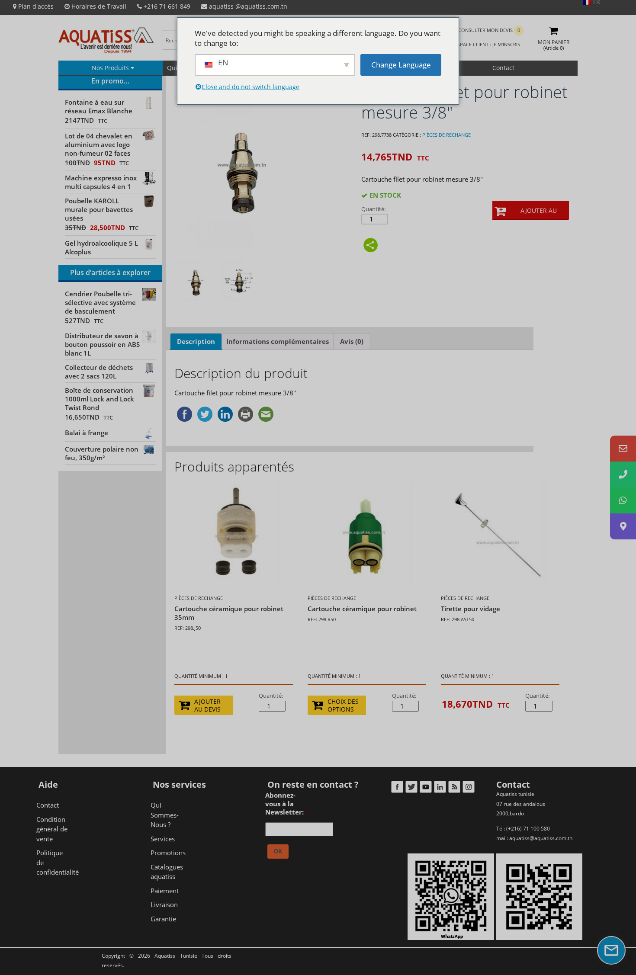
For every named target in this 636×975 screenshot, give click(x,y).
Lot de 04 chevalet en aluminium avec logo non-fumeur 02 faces (98, 144)
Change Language (401, 65)
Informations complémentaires (277, 341)
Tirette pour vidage (470, 608)
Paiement (165, 890)
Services (163, 838)
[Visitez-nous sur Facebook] (397, 788)
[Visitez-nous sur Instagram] (468, 788)
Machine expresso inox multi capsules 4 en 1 (101, 182)
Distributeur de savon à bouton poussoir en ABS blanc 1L (102, 344)
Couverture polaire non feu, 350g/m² (101, 453)
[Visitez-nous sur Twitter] (411, 788)
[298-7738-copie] (194, 280)
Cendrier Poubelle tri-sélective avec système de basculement (100, 302)
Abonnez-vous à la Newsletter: (287, 803)
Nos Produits (111, 68)
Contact (503, 68)
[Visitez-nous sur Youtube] (425, 788)
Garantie (163, 918)
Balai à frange (86, 432)
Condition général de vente (51, 829)
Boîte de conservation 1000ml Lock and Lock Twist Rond (99, 399)
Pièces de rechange (446, 134)
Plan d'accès (35, 6)
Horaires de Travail (98, 6)
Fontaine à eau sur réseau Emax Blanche (98, 106)
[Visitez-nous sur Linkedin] (440, 788)
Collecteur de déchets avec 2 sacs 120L (99, 371)
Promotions (168, 852)
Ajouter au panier (538, 213)
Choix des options (343, 705)
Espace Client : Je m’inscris (486, 44)
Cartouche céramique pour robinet (362, 608)
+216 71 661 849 (166, 6)
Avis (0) (351, 341)
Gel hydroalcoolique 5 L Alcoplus (101, 247)
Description (196, 341)
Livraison (164, 904)
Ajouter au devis (207, 705)
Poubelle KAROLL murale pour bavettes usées (99, 209)
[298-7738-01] (238, 280)
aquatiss (247, 6)
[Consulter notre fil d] (454, 788)
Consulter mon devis (489, 30)
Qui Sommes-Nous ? (165, 815)
